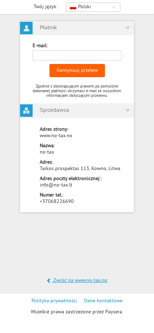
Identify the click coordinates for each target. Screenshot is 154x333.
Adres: (46, 162)
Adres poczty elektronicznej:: (71, 179)
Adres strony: (54, 129)
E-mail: (40, 46)
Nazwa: (47, 146)
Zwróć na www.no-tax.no (79, 281)
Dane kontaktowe (103, 301)
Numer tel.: (51, 195)
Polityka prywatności (54, 301)
